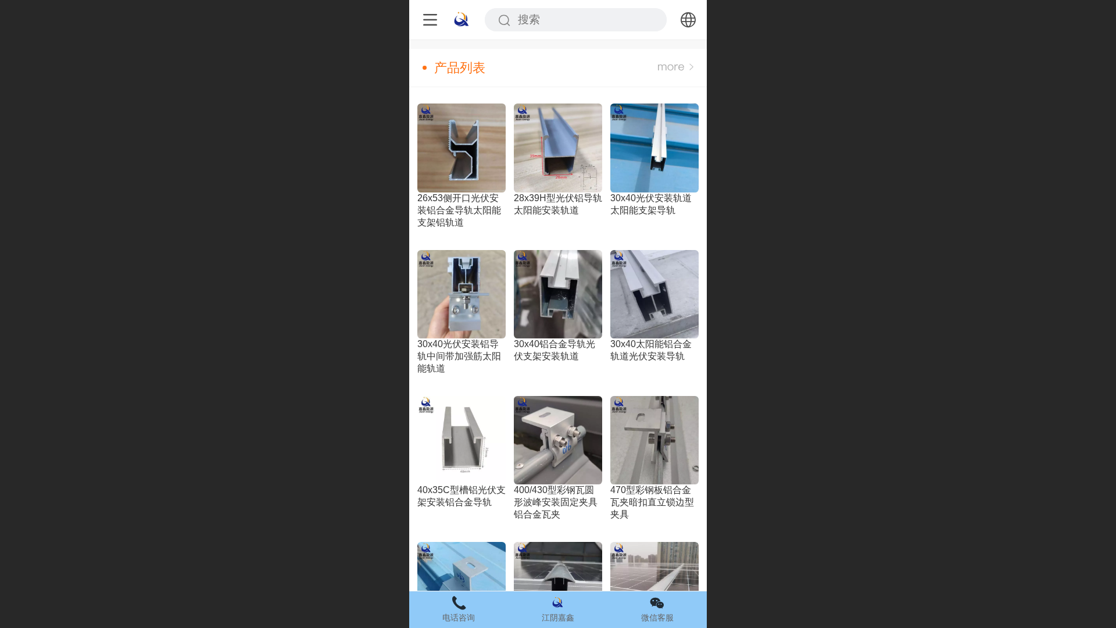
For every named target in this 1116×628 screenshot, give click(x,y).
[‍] (675, 67)
